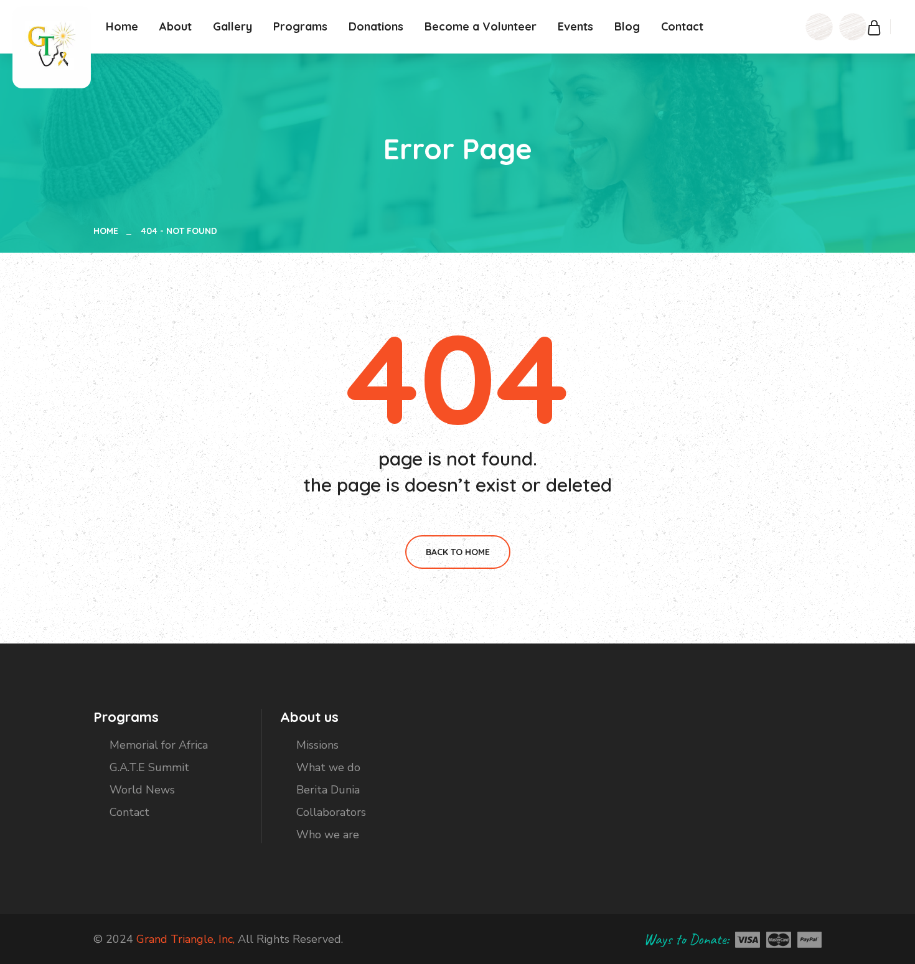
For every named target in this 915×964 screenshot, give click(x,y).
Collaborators (331, 812)
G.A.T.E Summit (149, 767)
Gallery (232, 26)
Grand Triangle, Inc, (185, 939)
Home (122, 26)
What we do (328, 767)
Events (575, 26)
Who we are (327, 834)
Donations (376, 26)
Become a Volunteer (481, 26)
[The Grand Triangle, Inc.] (51, 46)
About (175, 26)
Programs (300, 26)
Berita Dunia (328, 789)
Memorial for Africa (159, 744)
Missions (317, 744)
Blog (627, 26)
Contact (682, 26)
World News (142, 789)
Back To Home (458, 552)
